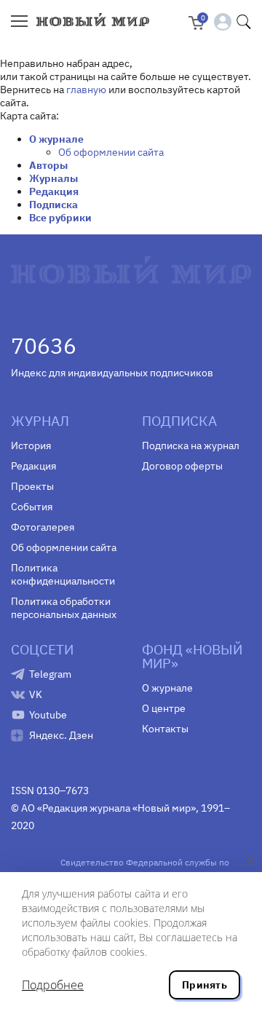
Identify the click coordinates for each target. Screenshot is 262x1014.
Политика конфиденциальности (63, 574)
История (31, 445)
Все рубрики (60, 217)
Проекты (32, 486)
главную (86, 89)
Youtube (48, 714)
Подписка (53, 204)
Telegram (50, 674)
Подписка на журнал (190, 445)
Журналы (53, 178)
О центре (164, 708)
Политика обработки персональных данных (63, 608)
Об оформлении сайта (111, 152)
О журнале (56, 139)
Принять (204, 984)
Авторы (48, 165)
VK (35, 694)
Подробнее (53, 985)
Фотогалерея (42, 527)
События (31, 506)
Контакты (165, 728)
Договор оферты (182, 465)
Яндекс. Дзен (61, 735)
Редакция (54, 191)
